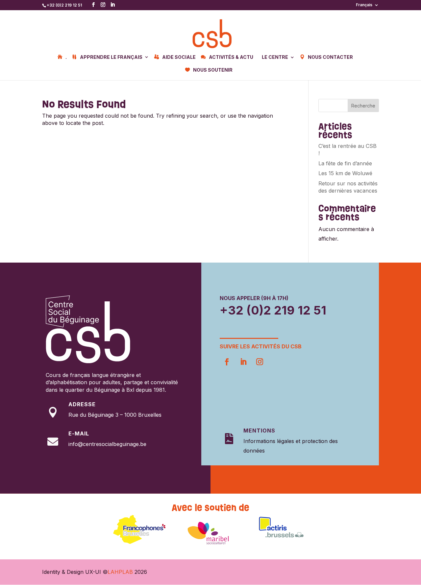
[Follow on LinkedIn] (243, 362)
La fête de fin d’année (345, 163)
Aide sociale (179, 57)
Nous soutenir (213, 70)
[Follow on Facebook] (227, 362)
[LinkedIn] (112, 4)
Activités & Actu (231, 57)
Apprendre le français (111, 57)
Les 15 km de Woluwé (345, 173)
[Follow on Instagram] (259, 362)
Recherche (363, 105)
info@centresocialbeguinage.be (107, 444)
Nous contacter (330, 57)
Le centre (275, 57)
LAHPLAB (120, 572)
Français (364, 5)
